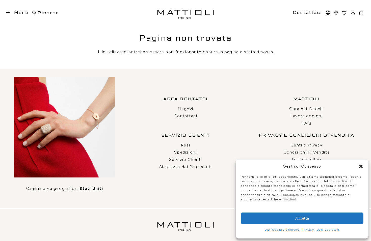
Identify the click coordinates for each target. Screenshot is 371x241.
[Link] (336, 13)
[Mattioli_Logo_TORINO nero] (185, 13)
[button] (360, 166)
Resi (185, 145)
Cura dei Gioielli (306, 108)
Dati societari (328, 229)
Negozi (185, 108)
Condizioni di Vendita (306, 152)
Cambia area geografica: (64, 188)
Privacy (308, 229)
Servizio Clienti (185, 159)
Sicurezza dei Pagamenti (185, 166)
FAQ (306, 123)
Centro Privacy (306, 145)
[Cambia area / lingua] (328, 13)
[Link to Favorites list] (344, 13)
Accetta (302, 218)
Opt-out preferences (282, 229)
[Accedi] (353, 13)
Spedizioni (185, 152)
